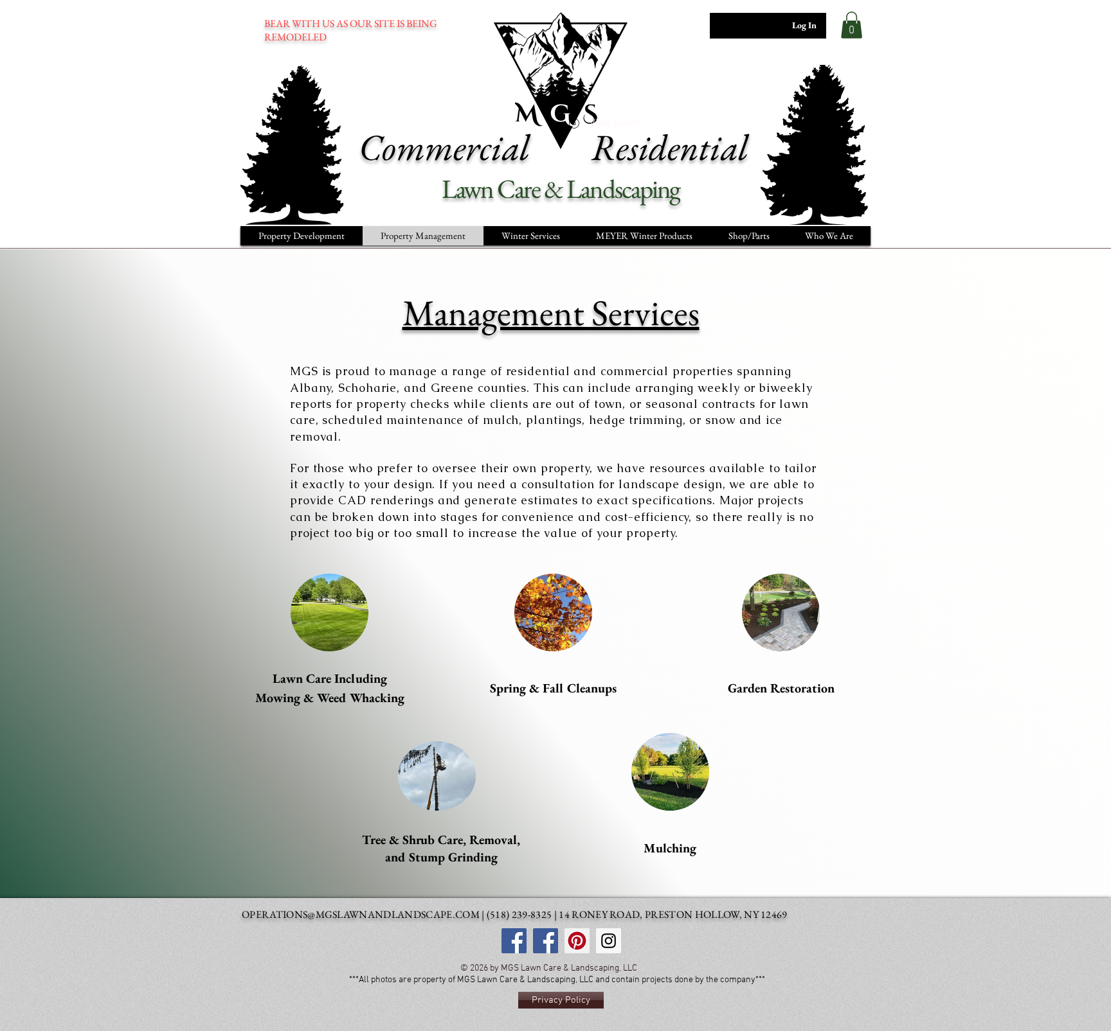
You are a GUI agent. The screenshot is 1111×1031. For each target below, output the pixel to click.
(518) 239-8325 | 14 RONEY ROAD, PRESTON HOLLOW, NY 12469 (637, 914)
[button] (851, 25)
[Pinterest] (577, 940)
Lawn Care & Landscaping (563, 189)
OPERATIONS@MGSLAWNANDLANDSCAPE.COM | (364, 914)
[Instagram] (608, 940)
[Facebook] (545, 940)
